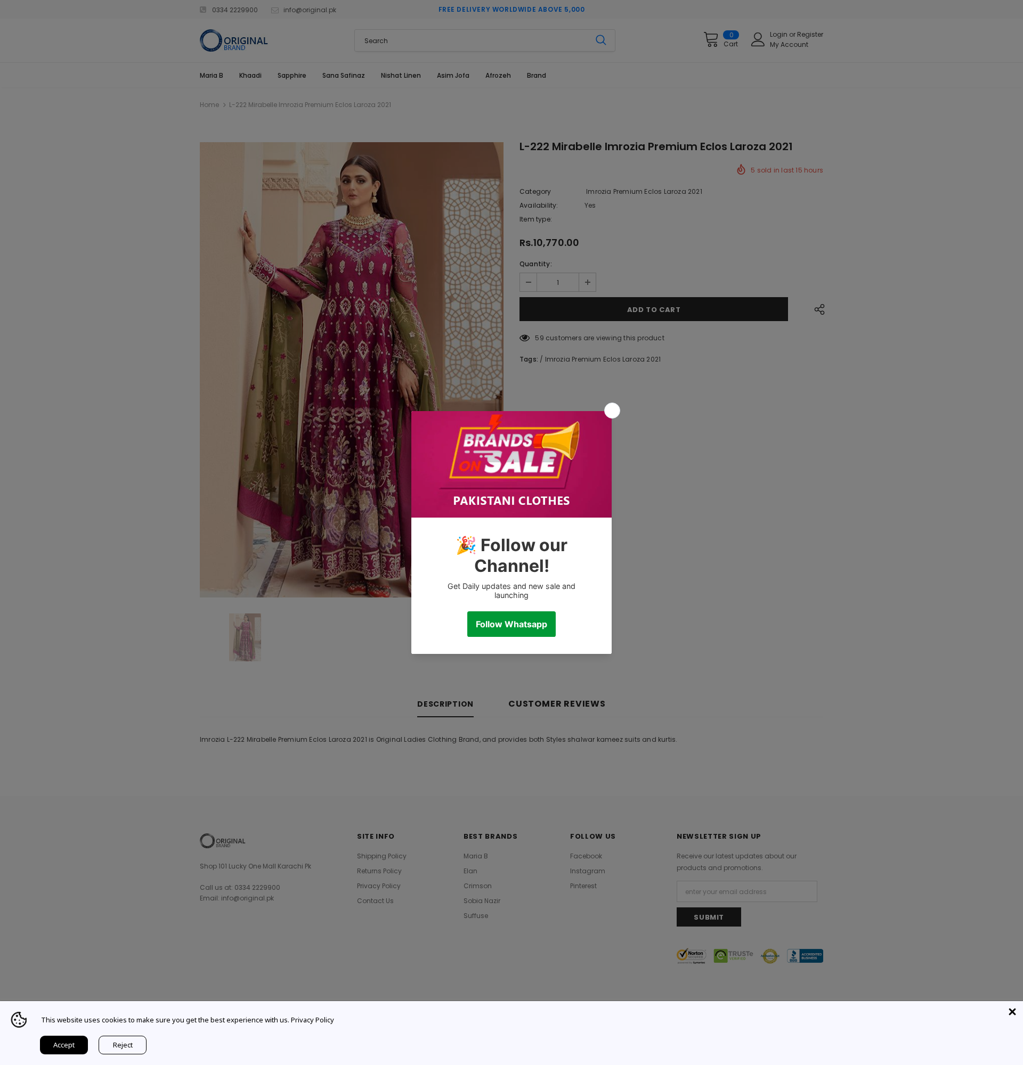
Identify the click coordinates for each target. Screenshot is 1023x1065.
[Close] (1012, 1011)
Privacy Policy (312, 1020)
